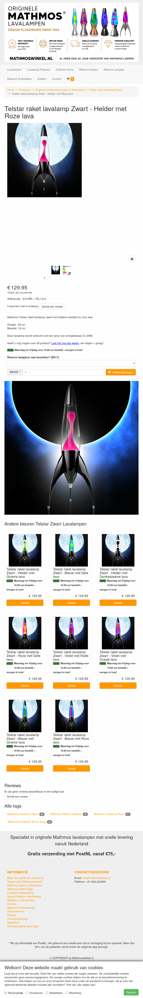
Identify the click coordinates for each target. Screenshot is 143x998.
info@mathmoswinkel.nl (96, 878)
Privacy (11, 915)
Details (25, 603)
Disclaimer (13, 922)
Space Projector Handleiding (24, 896)
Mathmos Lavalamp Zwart (25, 814)
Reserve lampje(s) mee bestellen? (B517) (33, 357)
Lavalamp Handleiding (20, 893)
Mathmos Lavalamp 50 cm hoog (29, 822)
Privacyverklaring (17, 919)
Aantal (14, 371)
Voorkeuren (36, 993)
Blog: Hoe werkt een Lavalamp (25, 878)
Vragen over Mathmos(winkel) (24, 881)
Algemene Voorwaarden (21, 907)
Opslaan (131, 992)
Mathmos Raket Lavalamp (68, 814)
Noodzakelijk (15, 993)
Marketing (75, 993)
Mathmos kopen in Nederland (24, 885)
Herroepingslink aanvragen (23, 926)
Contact (11, 904)
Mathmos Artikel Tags (20, 889)
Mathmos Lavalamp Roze (111, 814)
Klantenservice (16, 911)
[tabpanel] (55, 270)
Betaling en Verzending (20, 900)
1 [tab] (44, 278)
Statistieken (56, 993)
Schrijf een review (52, 306)
